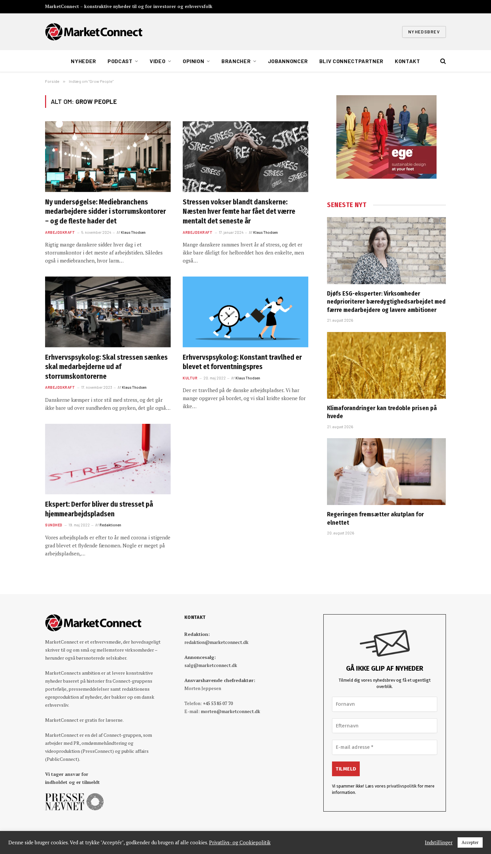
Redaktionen (110, 525)
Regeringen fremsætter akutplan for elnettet (375, 518)
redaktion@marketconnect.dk (216, 642)
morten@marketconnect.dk (230, 711)
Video (157, 61)
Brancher (236, 61)
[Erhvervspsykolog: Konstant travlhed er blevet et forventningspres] (245, 312)
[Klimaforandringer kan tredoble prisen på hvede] (386, 365)
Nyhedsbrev (424, 31)
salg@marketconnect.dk (210, 665)
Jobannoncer (288, 61)
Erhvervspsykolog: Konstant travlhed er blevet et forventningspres (242, 362)
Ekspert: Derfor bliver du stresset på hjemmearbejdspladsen (99, 509)
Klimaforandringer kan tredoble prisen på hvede (382, 412)
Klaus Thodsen (133, 232)
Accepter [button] (470, 842)
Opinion (193, 61)
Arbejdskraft (60, 232)
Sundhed (53, 525)
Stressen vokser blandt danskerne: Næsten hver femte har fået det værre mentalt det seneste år (239, 211)
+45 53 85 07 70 (218, 703)
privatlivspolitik (402, 786)
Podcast (120, 61)
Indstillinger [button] (439, 843)
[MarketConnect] (93, 32)
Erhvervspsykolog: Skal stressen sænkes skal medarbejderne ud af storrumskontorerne (106, 367)
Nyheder (83, 61)
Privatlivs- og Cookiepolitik (240, 843)
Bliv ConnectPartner (351, 61)
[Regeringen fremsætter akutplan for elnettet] (386, 471)
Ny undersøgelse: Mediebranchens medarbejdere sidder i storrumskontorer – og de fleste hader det (105, 211)
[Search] (442, 61)
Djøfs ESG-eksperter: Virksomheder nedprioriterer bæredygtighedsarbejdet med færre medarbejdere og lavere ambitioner (386, 302)
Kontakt (407, 61)
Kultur (190, 378)
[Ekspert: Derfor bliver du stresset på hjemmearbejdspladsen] (108, 459)
